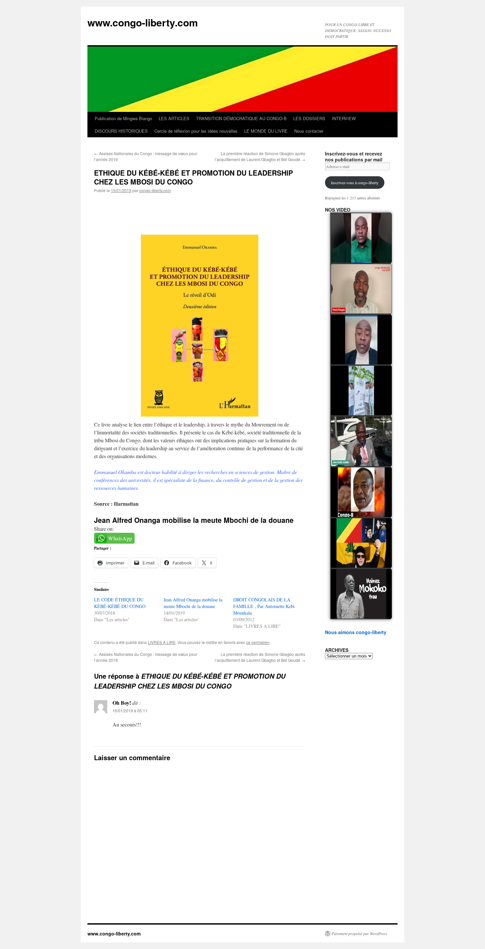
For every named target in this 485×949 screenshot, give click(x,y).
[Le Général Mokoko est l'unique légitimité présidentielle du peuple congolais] (361, 594)
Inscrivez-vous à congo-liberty (354, 182)
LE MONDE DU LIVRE (266, 131)
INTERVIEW (344, 118)
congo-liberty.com (155, 190)
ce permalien (258, 642)
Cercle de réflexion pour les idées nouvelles (196, 131)
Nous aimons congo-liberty (355, 632)
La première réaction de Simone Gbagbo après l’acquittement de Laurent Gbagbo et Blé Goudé (260, 156)
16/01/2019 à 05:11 (130, 710)
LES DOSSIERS (309, 118)
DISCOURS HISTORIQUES (121, 131)
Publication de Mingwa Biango (123, 118)
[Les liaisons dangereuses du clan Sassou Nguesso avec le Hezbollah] (361, 543)
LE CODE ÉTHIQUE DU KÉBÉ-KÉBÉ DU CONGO (120, 602)
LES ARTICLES (174, 118)
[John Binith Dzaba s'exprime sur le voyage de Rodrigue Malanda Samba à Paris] (361, 441)
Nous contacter (308, 131)
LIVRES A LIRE (162, 642)
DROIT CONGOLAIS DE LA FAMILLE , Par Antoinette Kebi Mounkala (264, 606)
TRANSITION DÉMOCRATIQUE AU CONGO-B (241, 118)
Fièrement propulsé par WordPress (359, 933)
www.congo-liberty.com (142, 22)
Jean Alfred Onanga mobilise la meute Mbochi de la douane (194, 520)
